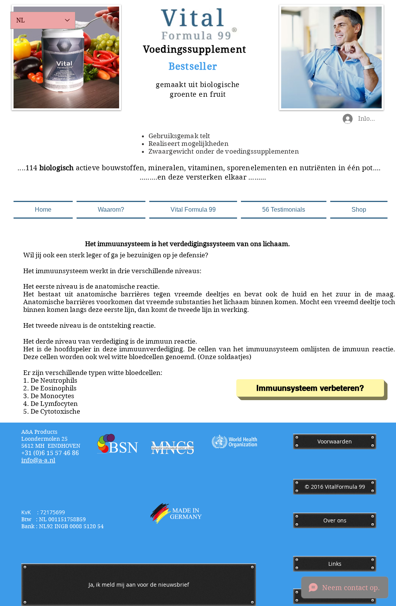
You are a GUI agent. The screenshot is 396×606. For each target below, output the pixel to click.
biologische (220, 84)
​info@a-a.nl (38, 460)
